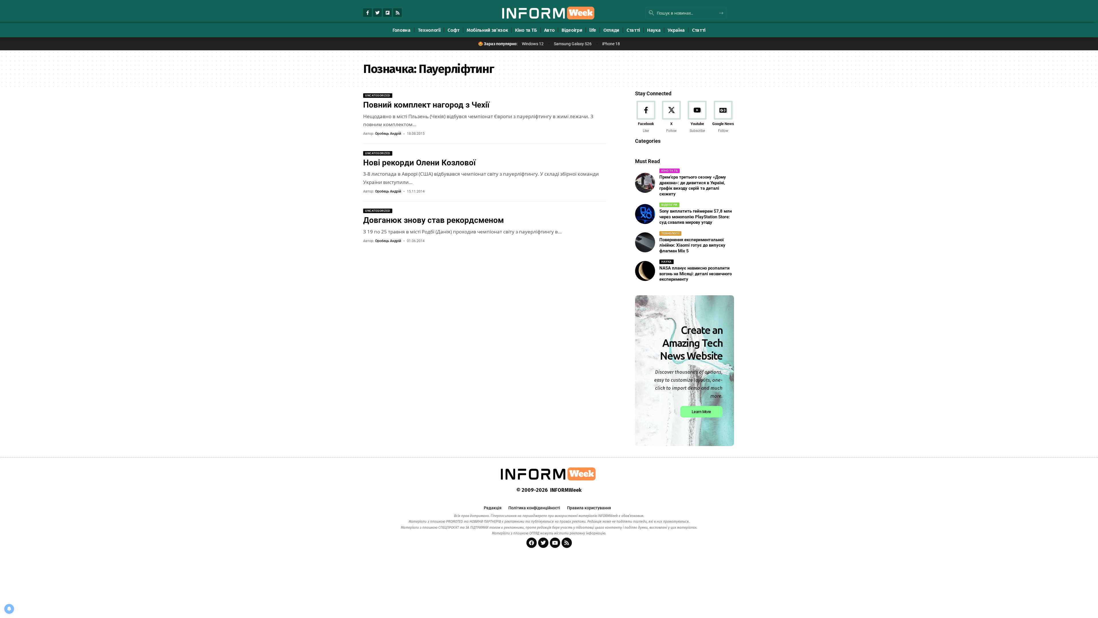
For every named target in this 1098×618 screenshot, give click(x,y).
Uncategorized (377, 95)
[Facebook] (646, 117)
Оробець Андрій (388, 134)
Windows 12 (533, 44)
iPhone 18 (611, 44)
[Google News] (723, 117)
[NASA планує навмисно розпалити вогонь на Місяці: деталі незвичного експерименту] (645, 271)
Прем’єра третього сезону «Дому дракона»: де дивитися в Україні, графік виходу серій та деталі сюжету (692, 186)
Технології (670, 233)
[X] (671, 117)
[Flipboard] (387, 12)
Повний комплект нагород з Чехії (426, 105)
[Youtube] (697, 117)
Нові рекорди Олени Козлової (419, 162)
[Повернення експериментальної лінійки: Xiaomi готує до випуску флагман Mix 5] (645, 242)
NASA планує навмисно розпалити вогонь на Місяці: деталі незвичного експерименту (695, 274)
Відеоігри (669, 204)
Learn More (701, 411)
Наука (666, 261)
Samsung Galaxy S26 (573, 44)
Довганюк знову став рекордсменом (433, 220)
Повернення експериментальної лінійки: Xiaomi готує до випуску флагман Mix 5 (692, 245)
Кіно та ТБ (669, 170)
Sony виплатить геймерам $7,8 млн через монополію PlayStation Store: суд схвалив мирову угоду (695, 217)
